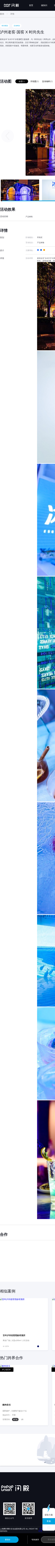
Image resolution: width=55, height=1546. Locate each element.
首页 (31, 5)
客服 (49, 1521)
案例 (2, 14)
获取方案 (49, 1515)
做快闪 (44, 5)
